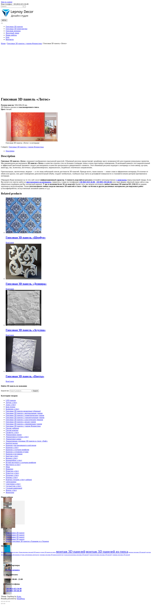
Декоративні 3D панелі (15, 533)
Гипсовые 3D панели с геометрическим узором (25, 415)
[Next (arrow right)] (4, 603)
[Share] (4, 601)
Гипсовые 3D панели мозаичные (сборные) (23, 411)
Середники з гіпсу (13, 484)
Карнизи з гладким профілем (17, 450)
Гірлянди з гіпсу (12, 432)
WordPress (21, 599)
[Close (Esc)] (2, 601)
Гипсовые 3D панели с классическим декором (24, 420)
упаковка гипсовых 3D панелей (121, 554)
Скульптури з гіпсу (13, 486)
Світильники (11, 482)
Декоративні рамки (13, 439)
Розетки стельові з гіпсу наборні (19, 480)
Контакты (10, 39)
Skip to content (6, 2)
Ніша (8, 467)
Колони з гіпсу (12, 458)
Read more (10, 243)
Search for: (5, 391)
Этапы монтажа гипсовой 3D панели (29, 552)
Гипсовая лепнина (13, 31)
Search (35, 391)
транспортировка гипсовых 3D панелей (100, 554)
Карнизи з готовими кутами (17, 452)
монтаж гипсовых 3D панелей (137, 552)
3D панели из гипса (12, 552)
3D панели (4, 552)
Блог (8, 37)
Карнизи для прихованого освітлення (21, 445)
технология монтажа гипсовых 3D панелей (76, 554)
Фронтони (10, 492)
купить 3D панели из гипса (48, 552)
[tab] (78, 151)
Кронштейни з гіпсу (14, 460)
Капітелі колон (12, 443)
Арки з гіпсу (11, 405)
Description (10, 151)
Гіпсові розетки (12, 430)
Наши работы (11, 35)
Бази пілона (10, 407)
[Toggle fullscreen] (7, 601)
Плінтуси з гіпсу (12, 473)
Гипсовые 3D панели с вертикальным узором (24, 413)
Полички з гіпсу (12, 475)
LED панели (11, 400)
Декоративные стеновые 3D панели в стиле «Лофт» (27, 441)
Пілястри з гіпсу (12, 471)
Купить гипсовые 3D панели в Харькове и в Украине (27, 541)
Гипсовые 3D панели (14, 27)
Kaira (19, 596)
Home (3, 43)
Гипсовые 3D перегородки (16, 29)
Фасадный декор (12, 33)
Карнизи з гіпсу (12, 447)
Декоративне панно (14, 435)
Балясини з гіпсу (12, 409)
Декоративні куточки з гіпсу (17, 437)
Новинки (9, 469)
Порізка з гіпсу (12, 477)
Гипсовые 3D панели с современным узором (24, 424)
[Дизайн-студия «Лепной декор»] (17, 18)
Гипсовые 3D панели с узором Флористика (24, 43)
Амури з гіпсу (11, 403)
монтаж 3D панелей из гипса (107, 551)
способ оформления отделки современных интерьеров (23, 554)
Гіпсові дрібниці (12, 428)
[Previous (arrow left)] (2, 603)
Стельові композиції (14, 488)
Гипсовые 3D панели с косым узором (21, 422)
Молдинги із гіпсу (13, 465)
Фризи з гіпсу (11, 490)
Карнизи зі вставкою (14, 454)
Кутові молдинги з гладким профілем (21, 462)
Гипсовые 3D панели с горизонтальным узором (25, 417)
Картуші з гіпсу (12, 456)
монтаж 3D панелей (70, 551)
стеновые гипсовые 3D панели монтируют (52, 554)
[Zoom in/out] (9, 601)
